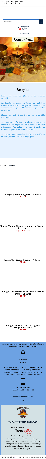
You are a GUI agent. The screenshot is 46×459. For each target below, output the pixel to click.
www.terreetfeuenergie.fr (24, 421)
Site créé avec (5, 457)
